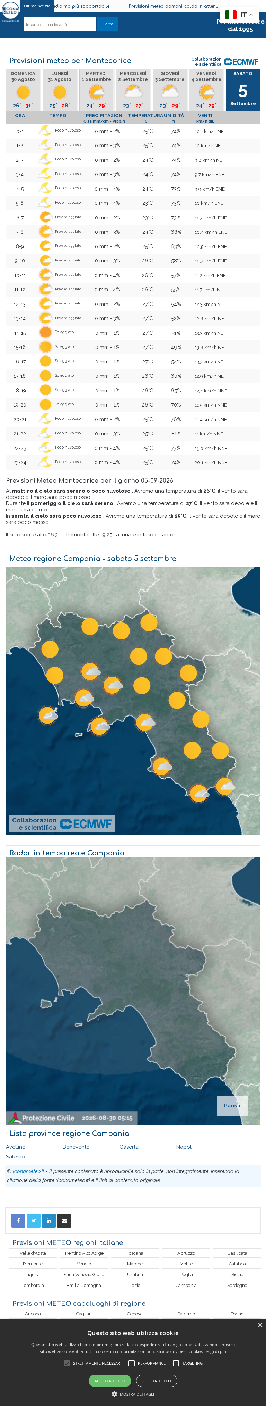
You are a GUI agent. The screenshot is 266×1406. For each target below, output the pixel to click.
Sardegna (237, 1285)
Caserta (129, 1147)
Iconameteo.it (28, 1171)
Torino (237, 1313)
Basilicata (237, 1253)
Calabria (237, 1263)
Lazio (135, 1285)
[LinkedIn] (49, 1221)
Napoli (184, 1147)
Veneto (84, 1263)
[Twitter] (34, 1221)
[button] (133, 1394)
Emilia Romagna (83, 1285)
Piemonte (33, 1263)
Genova (135, 1313)
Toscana (135, 1253)
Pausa (232, 1106)
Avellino (16, 1147)
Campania (186, 1285)
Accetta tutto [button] (110, 1380)
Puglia (186, 1274)
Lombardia (32, 1285)
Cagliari (84, 1313)
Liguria (33, 1274)
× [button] (260, 1325)
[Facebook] (18, 1221)
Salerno (15, 1157)
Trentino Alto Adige (84, 1253)
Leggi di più (215, 1351)
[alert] (133, 1362)
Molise (186, 1263)
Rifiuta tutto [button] (156, 1380)
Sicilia (237, 1274)
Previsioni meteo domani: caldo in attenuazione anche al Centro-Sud (134, 6)
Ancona (33, 1313)
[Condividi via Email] (64, 1221)
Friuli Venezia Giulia (83, 1274)
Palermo (186, 1313)
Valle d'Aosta (33, 1253)
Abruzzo (186, 1253)
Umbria (135, 1274)
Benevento (76, 1147)
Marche (135, 1263)
